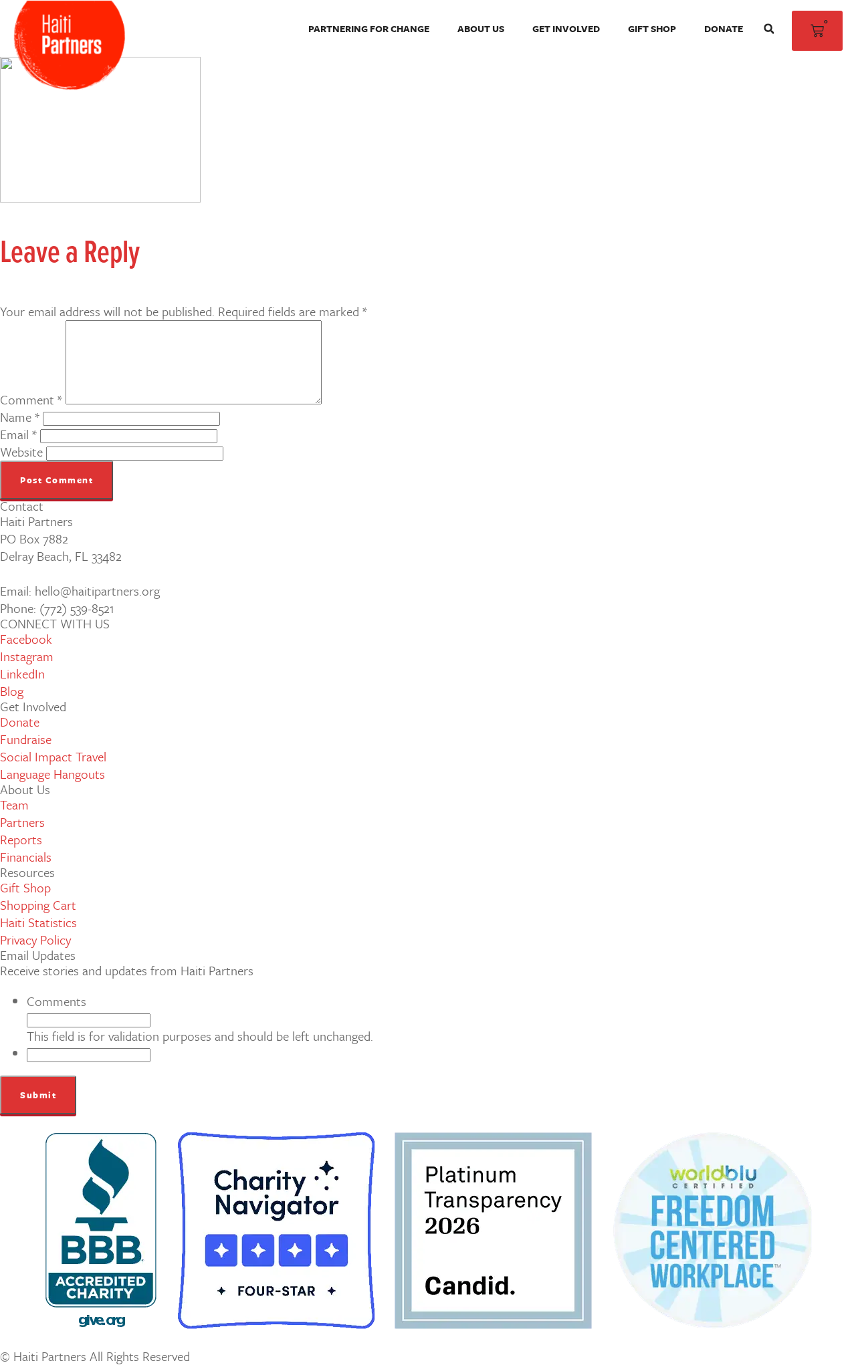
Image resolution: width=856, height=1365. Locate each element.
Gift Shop (652, 28)
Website (21, 452)
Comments (56, 1001)
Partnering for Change (368, 28)
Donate (723, 28)
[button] (769, 28)
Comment (31, 399)
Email (18, 434)
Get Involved (566, 28)
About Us (480, 28)
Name (19, 417)
